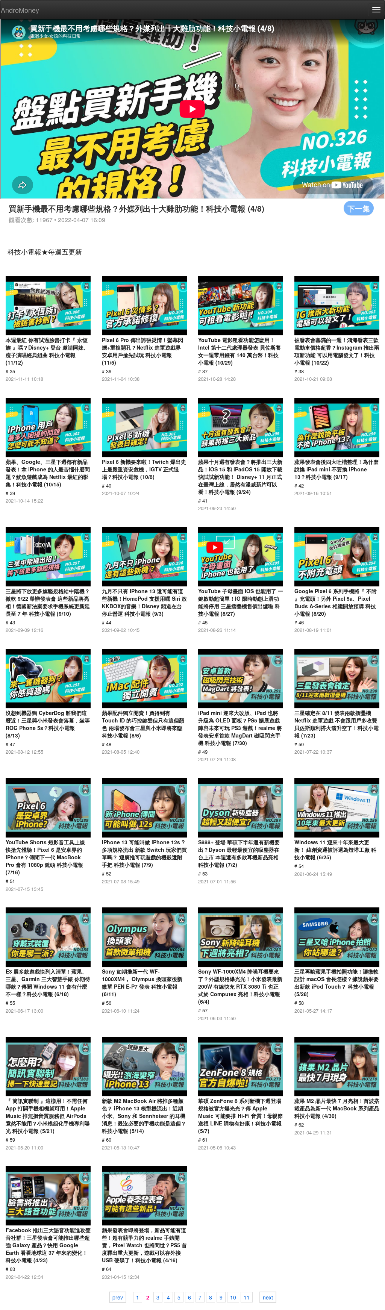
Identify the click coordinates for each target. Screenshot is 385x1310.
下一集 (358, 208)
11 (247, 1297)
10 (233, 1297)
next (268, 1297)
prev (117, 1297)
